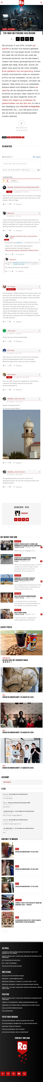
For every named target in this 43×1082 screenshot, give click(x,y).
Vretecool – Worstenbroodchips (12, 978)
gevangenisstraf (16, 137)
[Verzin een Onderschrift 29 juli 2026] (8, 850)
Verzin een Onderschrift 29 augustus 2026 (18, 697)
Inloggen (38, 157)
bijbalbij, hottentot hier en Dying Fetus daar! (23, 187)
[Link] (23, 170)
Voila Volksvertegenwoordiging (25, 596)
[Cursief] (6, 170)
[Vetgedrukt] (4, 170)
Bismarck (11, 213)
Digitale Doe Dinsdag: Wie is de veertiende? (15, 1032)
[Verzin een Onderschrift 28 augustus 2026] (21, 715)
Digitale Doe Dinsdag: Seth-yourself (13, 1029)
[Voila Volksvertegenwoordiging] (6, 597)
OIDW (4, 29)
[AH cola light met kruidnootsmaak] (21, 642)
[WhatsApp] (32, 39)
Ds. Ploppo (11, 286)
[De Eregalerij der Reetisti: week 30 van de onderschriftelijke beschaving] (8, 920)
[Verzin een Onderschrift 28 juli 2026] (8, 868)
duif (9, 137)
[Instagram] (19, 519)
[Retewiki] (24, 1074)
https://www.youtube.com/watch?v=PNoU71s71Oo (21, 250)
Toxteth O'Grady (19, 547)
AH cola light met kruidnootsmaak (15, 660)
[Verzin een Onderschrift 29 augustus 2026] (21, 679)
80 (41, 561)
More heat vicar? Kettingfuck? (11, 1026)
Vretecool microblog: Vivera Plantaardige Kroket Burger (20, 984)
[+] (28, 169)
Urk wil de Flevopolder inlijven (12, 966)
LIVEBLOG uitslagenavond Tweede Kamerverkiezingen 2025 (25, 559)
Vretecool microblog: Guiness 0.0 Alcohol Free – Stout (19, 981)
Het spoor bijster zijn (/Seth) (11, 960)
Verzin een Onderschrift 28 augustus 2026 (18, 732)
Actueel (17, 555)
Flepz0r (16, 561)
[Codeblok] (21, 170)
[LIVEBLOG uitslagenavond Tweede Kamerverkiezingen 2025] (6, 559)
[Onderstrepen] (9, 170)
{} (25, 169)
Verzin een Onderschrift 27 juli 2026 (26, 886)
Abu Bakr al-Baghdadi (30, 106)
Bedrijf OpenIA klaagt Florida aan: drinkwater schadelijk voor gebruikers (27, 545)
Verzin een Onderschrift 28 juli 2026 (26, 869)
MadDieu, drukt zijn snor (16, 398)
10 (41, 598)
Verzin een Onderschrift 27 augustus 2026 (18, 768)
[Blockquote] (18, 170)
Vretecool (6, 658)
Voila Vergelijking (20, 613)
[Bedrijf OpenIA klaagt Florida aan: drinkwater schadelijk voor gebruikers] (6, 545)
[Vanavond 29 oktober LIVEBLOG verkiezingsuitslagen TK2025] (6, 579)
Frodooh (24, 513)
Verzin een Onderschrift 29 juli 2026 (26, 852)
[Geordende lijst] (13, 170)
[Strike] (11, 170)
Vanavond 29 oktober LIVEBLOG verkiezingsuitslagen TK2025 (24, 579)
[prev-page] (3, 931)
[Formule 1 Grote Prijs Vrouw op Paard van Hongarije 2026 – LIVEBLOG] (8, 902)
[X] (22, 39)
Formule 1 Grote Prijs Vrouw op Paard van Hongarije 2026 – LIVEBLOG (28, 904)
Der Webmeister (8, 828)
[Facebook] (18, 39)
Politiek (11, 29)
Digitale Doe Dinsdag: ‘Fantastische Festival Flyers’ (18, 1020)
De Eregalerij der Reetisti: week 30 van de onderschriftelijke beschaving (28, 921)
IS (23, 137)
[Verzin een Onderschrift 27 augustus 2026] (21, 750)
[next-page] (6, 931)
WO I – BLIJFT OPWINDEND (9, 963)
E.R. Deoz (11, 350)
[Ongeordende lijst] (16, 170)
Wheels (18, 900)
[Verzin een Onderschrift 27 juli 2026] (8, 885)
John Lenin (11, 331)
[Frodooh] (18, 513)
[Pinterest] (27, 39)
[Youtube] (27, 519)
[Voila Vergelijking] (6, 614)
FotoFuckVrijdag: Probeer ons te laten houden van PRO (19, 1023)
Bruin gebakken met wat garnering (17, 71)
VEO (3, 695)
